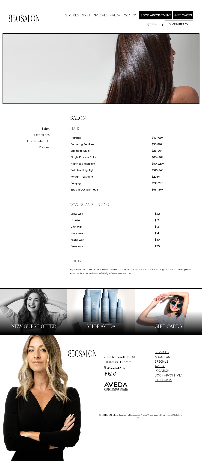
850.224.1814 (154, 24)
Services (72, 15)
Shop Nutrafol (179, 24)
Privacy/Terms (147, 415)
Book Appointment (155, 15)
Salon (46, 128)
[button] (106, 374)
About (86, 15)
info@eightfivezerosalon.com (115, 273)
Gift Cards (183, 15)
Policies (44, 147)
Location (129, 15)
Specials (101, 15)
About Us (162, 356)
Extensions (42, 134)
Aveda (115, 15)
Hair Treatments (38, 141)
